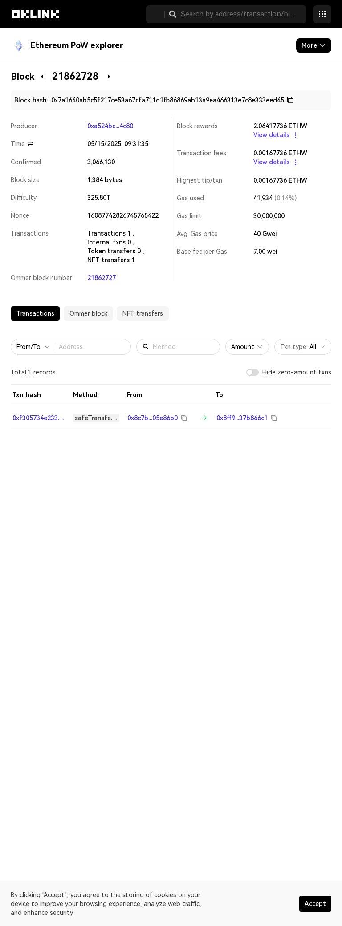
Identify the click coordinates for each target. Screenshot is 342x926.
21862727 (101, 277)
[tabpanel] (171, 382)
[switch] (252, 372)
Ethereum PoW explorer (76, 45)
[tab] (35, 313)
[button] (172, 14)
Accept (315, 903)
